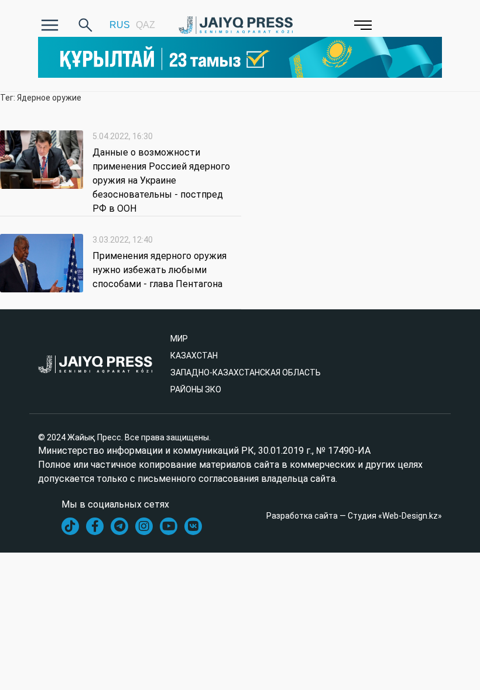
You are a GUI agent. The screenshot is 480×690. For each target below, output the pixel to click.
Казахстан (194, 355)
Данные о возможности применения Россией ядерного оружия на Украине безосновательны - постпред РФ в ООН (161, 180)
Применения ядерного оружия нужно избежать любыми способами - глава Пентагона (159, 269)
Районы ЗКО (195, 389)
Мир (179, 338)
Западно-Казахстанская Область (245, 372)
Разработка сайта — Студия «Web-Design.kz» (354, 515)
